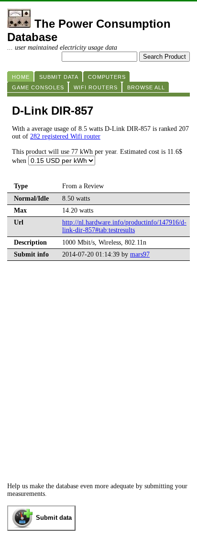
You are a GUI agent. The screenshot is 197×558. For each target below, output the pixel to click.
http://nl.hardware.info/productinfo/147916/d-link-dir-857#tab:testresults (124, 226)
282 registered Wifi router (65, 136)
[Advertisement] (98, 379)
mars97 (140, 254)
